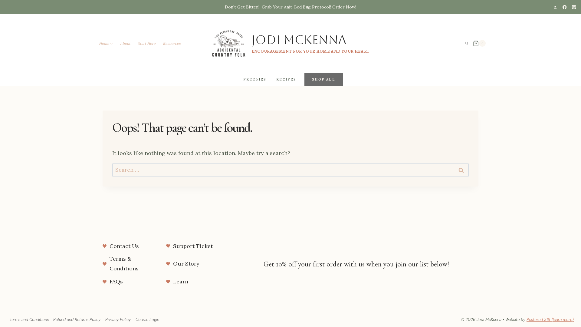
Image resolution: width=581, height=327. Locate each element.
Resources (172, 43)
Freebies (255, 79)
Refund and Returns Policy (76, 319)
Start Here (147, 43)
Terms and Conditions (29, 319)
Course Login (147, 319)
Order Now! (344, 7)
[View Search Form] (466, 43)
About (125, 43)
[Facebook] (564, 7)
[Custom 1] (555, 7)
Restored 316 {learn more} (550, 319)
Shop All (323, 79)
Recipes (286, 79)
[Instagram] (574, 7)
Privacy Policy (118, 319)
